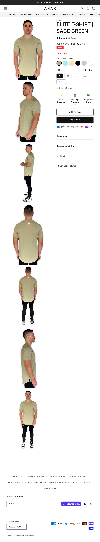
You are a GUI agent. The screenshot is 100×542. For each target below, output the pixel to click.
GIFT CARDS (85, 483)
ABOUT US (17, 477)
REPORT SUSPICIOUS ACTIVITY (63, 483)
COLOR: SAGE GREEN (65, 59)
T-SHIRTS (55, 14)
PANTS (91, 14)
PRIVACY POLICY (77, 477)
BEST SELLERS (42, 14)
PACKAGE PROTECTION (18, 483)
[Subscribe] (50, 504)
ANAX (15, 536)
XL (86, 76)
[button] (5, 8)
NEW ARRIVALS (26, 14)
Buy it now (75, 120)
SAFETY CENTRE (38, 483)
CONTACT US (50, 488)
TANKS (82, 14)
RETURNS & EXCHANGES (36, 477)
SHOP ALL (12, 14)
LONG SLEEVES (69, 14)
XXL (61, 82)
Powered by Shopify (25, 536)
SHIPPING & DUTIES (58, 477)
